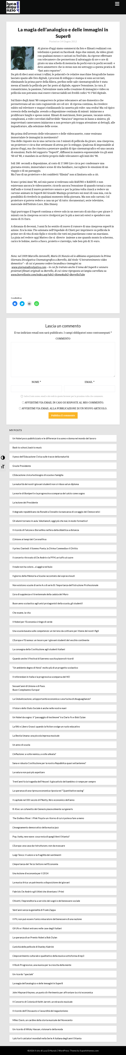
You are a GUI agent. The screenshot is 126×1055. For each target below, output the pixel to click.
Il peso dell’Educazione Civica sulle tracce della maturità (40, 456)
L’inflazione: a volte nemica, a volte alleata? (34, 754)
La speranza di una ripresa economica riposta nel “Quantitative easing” (48, 790)
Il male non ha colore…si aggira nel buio (32, 566)
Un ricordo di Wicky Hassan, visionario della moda (37, 1029)
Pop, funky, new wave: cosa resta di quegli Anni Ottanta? (41, 836)
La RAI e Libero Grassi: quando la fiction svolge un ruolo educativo (46, 726)
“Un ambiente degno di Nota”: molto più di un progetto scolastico (45, 667)
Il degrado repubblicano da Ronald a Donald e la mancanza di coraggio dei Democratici (56, 511)
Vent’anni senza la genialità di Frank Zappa (34, 910)
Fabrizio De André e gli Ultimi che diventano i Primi (38, 891)
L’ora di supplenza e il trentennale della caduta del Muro (40, 594)
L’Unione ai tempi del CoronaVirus (29, 539)
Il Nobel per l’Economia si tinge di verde (32, 621)
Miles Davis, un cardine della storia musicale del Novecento (42, 1020)
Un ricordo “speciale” (22, 974)
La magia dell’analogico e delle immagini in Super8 (37, 983)
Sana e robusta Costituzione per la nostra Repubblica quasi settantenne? (49, 763)
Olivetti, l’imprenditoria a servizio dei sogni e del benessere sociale (46, 900)
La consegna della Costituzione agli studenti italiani (38, 649)
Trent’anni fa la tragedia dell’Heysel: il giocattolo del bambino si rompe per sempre (54, 781)
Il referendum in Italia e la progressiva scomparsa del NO (41, 676)
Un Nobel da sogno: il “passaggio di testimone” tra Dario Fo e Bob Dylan (49, 717)
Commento (63, 338)
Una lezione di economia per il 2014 (30, 873)
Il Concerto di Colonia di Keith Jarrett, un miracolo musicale (42, 1001)
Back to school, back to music (27, 447)
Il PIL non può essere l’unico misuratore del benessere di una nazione (47, 919)
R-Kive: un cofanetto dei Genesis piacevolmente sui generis (42, 809)
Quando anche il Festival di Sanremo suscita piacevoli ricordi (43, 658)
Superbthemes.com (89, 1050)
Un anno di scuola (21, 744)
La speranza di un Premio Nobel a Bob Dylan (34, 937)
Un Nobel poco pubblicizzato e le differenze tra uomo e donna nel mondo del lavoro (54, 438)
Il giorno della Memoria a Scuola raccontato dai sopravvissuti (43, 575)
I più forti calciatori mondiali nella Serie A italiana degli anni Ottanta (46, 1038)
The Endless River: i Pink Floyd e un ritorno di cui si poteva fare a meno (48, 818)
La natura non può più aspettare (28, 772)
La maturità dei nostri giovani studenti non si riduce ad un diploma (45, 484)
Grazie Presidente (21, 465)
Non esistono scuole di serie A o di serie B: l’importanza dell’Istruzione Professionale (55, 585)
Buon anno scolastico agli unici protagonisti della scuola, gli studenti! (47, 603)
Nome (36, 382)
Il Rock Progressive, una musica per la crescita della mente (41, 965)
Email (89, 382)
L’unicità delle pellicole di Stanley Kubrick (33, 946)
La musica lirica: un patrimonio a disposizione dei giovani (41, 882)
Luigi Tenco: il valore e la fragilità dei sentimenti (36, 855)
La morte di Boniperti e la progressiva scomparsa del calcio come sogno (48, 493)
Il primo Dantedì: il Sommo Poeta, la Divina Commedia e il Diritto (45, 548)
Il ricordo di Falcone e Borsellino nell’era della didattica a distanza (45, 530)
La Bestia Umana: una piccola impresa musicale (35, 735)
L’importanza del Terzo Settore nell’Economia (35, 864)
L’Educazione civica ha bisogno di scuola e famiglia (37, 475)
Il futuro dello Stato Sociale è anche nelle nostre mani (39, 708)
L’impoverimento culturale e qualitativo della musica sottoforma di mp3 (48, 955)
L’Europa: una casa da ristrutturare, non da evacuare (38, 845)
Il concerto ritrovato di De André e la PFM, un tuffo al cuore (42, 557)
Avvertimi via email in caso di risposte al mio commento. (64, 402)
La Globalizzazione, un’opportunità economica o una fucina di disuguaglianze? (51, 698)
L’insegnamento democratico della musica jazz (35, 827)
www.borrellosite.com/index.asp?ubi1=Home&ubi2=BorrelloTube (48, 274)
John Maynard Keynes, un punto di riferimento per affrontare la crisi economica (52, 992)
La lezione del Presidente (25, 502)
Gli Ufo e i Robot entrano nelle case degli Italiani (37, 928)
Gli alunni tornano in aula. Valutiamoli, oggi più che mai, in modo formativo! (50, 520)
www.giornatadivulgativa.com (29, 267)
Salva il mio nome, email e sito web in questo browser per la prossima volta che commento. (63, 396)
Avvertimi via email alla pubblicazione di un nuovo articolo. (64, 408)
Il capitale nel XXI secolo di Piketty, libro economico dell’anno (43, 800)
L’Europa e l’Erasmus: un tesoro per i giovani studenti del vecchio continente (50, 640)
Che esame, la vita (21, 612)
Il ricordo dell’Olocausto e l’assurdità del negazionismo (40, 1010)
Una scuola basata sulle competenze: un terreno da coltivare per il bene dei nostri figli (55, 630)
